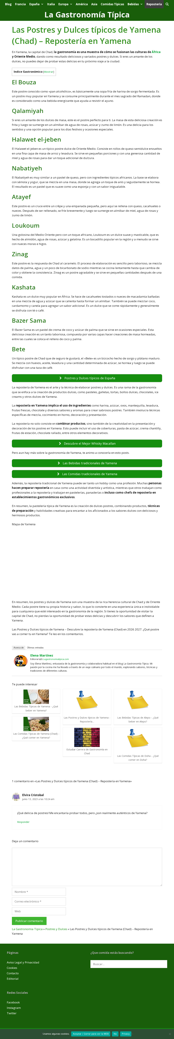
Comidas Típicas (112, 4)
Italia (51, 4)
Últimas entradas (35, 647)
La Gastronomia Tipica (27, 929)
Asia (94, 4)
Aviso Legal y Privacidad (23, 962)
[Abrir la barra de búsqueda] (167, 4)
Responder (23, 822)
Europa (63, 4)
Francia (20, 4)
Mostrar (48, 71)
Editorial (13, 979)
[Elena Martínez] (21, 666)
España (34, 4)
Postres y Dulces (56, 929)
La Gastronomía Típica (87, 14)
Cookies (12, 968)
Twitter (11, 1013)
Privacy (126, 1033)
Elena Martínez (41, 655)
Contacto (13, 973)
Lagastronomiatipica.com (56, 659)
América (82, 4)
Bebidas (133, 4)
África (156, 52)
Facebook (13, 1002)
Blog (8, 4)
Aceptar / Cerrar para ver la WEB (91, 1033)
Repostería (154, 4)
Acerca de (19, 647)
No (115, 1033)
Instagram (14, 1008)
